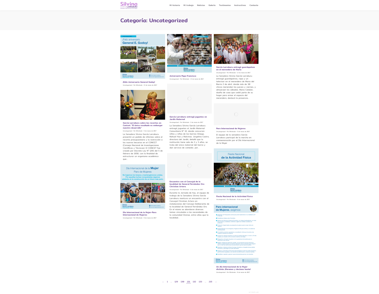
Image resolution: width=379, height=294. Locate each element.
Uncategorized (127, 85)
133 (200, 281)
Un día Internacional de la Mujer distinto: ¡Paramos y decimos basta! (233, 268)
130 (182, 281)
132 (194, 281)
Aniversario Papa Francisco (183, 75)
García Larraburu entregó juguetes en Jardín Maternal (188, 118)
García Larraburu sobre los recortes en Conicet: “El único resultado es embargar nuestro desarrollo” (143, 125)
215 (210, 281)
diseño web (255, 292)
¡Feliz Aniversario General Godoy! (139, 82)
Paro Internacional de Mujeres (231, 128)
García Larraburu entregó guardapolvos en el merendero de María (235, 68)
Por (138, 85)
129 (176, 281)
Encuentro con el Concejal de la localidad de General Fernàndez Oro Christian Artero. (187, 184)
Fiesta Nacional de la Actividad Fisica (234, 196)
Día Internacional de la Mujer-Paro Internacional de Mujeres (139, 213)
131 (188, 281)
